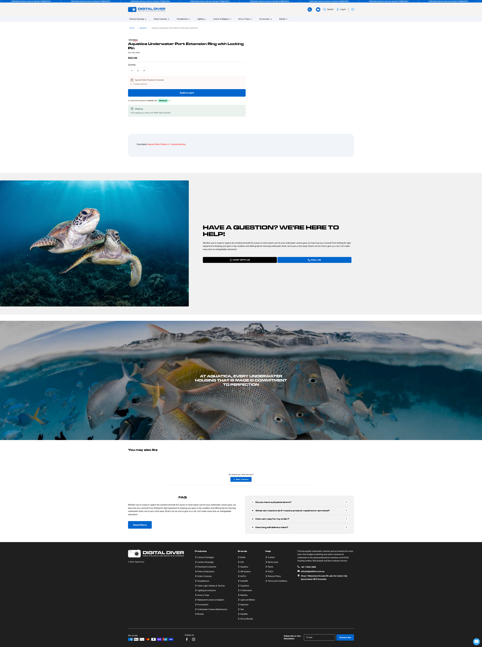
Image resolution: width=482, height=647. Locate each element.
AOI (242, 562)
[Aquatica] (187, 40)
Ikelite (243, 557)
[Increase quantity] (144, 70)
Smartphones (182, 19)
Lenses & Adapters (221, 19)
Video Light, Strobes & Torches (211, 586)
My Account (273, 562)
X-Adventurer (246, 590)
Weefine (244, 595)
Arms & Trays (244, 19)
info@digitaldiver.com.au (312, 571)
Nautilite (244, 614)
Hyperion (244, 605)
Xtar (242, 609)
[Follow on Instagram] (193, 639)
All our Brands (246, 619)
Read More (140, 525)
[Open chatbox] (476, 641)
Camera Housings (136, 19)
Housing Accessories (206, 567)
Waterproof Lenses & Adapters (210, 600)
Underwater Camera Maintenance (212, 609)
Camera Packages (205, 557)
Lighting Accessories (206, 590)
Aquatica (143, 28)
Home (132, 28)
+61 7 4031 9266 (308, 567)
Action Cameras (160, 19)
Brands (282, 19)
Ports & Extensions (205, 571)
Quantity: (132, 65)
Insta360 (244, 581)
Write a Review (243, 480)
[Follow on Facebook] (187, 639)
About (270, 567)
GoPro (243, 576)
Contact (271, 557)
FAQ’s (270, 571)
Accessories (264, 19)
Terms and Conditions (277, 581)
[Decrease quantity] (131, 70)
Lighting (200, 19)
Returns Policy (274, 576)
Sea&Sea (244, 586)
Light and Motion (247, 600)
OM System (245, 571)
